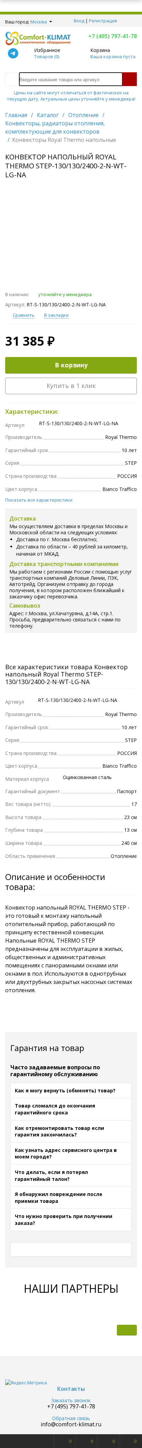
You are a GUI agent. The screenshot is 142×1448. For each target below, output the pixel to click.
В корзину (71, 365)
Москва (38, 22)
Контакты (71, 1389)
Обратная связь (71, 1418)
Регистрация (103, 21)
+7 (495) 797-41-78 (112, 36)
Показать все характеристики (38, 500)
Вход (79, 21)
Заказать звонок (71, 1401)
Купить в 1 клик (71, 385)
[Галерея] (106, 1330)
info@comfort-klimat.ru (71, 1424)
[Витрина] (85, 1330)
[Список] (127, 1330)
